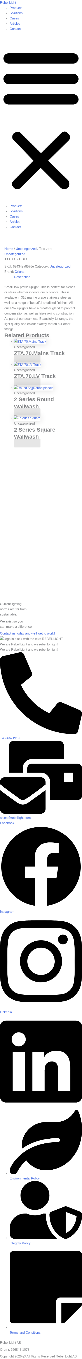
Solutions (16, 13)
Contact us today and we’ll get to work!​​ (27, 633)
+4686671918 (9, 738)
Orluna (19, 271)
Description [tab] (22, 277)
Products (16, 8)
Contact (15, 29)
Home (8, 249)
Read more (27, 359)
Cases (14, 18)
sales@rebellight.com (15, 818)
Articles (15, 23)
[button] (41, 119)
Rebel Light (8, 2)
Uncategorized (26, 249)
